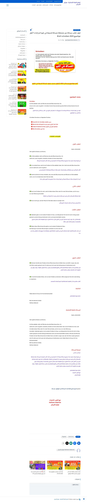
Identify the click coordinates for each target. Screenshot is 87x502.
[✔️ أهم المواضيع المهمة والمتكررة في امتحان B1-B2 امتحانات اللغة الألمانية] (22, 81)
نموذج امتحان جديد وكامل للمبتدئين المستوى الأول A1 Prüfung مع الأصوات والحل (13, 89)
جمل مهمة (23, 39)
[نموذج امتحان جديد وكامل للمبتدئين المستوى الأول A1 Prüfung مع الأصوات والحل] (22, 88)
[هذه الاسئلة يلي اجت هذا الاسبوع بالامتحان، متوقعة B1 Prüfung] (22, 112)
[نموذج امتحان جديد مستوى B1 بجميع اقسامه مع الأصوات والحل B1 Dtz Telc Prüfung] (22, 65)
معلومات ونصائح (21, 46)
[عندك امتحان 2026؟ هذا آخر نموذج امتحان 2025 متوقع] (72, 465)
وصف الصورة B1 (21, 55)
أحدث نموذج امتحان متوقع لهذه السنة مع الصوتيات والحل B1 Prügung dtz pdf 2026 (12, 97)
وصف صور (39, 5)
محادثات (51, 5)
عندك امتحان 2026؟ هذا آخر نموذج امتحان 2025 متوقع (74, 472)
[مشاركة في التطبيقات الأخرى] (63, 443)
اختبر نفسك (22, 35)
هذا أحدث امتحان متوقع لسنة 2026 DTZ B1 (56, 472)
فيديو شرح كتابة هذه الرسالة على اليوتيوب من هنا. (63, 388)
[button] (74, 443)
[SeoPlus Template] (79, 499)
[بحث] (7, 5)
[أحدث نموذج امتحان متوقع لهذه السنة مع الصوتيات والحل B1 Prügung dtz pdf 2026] (22, 96)
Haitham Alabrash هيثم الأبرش (71, 40)
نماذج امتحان (45, 5)
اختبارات (34, 5)
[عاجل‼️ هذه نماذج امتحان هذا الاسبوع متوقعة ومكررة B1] (37, 465)
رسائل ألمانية (71, 436)
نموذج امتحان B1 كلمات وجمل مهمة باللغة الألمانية (13, 105)
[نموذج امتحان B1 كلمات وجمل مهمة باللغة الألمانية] (22, 104)
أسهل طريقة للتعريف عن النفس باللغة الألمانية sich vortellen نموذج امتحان (12, 74)
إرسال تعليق (75, 484)
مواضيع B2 (23, 50)
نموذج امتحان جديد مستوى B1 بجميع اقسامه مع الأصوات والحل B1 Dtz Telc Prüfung (12, 66)
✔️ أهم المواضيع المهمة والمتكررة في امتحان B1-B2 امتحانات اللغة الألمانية (12, 82)
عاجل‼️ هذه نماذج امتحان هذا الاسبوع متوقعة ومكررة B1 (38, 472)
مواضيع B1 (64, 436)
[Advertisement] (43, 19)
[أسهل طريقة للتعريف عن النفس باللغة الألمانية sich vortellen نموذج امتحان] (22, 73)
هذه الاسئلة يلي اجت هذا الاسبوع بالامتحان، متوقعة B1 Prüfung (12, 113)
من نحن (38, 1)
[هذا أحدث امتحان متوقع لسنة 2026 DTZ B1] (55, 465)
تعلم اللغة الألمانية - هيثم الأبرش (72, 3)
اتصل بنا (42, 1)
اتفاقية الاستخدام (49, 1)
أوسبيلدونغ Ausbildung (20, 37)
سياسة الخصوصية (57, 1)
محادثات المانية (22, 44)
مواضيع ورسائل (57, 5)
